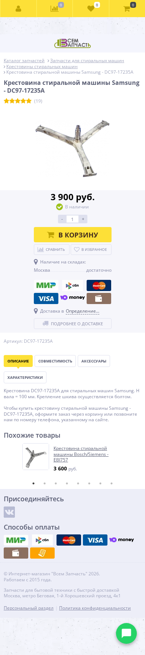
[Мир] (46, 285)
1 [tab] (33, 483)
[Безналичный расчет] (42, 553)
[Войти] (18, 8)
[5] (29, 101)
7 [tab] (100, 483)
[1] (6, 101)
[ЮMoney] (72, 298)
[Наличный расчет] (99, 298)
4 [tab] (67, 483)
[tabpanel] (73, 457)
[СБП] (72, 285)
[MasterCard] (99, 285)
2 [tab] (44, 483)
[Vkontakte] (9, 512)
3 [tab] (55, 483)
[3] (17, 101)
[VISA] (46, 298)
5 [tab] (78, 483)
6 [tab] (89, 483)
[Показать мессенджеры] (126, 633)
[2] (12, 101)
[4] (23, 101)
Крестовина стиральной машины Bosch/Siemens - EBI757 (81, 454)
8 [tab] (111, 483)
